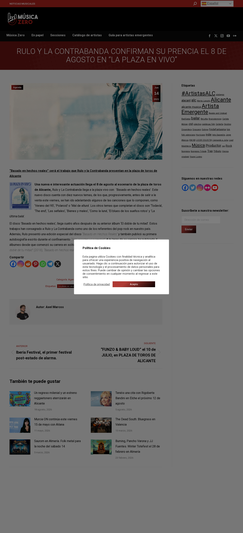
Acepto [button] (134, 284)
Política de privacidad (97, 284)
